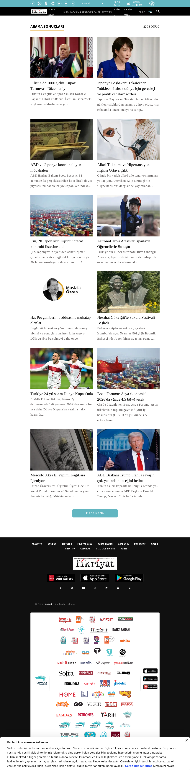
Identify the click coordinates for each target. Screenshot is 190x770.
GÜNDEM (52, 543)
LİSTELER (109, 12)
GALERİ (101, 12)
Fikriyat (47, 604)
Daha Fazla (95, 513)
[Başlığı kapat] (187, 740)
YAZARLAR (82, 12)
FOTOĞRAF (139, 543)
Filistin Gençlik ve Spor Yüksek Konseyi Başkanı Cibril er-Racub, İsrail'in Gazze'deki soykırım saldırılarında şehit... (59, 99)
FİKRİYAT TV (119, 12)
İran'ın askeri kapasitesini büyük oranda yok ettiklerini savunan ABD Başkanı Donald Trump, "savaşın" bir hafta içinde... (127, 491)
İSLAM (74, 12)
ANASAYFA (37, 543)
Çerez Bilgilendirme (139, 765)
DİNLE (142, 12)
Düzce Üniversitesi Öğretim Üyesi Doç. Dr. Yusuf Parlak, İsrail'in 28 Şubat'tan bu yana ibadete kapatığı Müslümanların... (59, 491)
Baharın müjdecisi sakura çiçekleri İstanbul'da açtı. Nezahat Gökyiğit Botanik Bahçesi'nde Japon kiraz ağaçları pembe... (128, 333)
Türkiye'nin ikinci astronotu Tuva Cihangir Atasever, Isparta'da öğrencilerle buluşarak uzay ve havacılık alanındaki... (126, 257)
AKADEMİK (92, 12)
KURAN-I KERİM (105, 543)
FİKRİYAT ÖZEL (132, 12)
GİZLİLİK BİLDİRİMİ (105, 548)
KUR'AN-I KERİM (64, 12)
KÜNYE (124, 548)
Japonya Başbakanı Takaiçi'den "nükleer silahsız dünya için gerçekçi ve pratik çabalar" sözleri (128, 88)
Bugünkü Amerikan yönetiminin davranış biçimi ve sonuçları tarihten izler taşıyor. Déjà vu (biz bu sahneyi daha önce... (60, 333)
